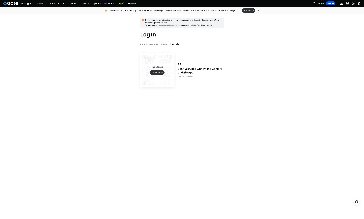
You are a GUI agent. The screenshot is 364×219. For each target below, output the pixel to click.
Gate (184, 72)
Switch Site (249, 10)
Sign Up (331, 3)
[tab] (149, 44)
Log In (321, 3)
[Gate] (10, 3)
